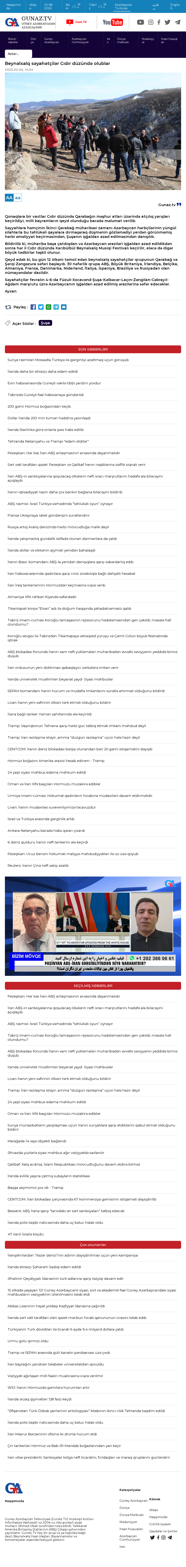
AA (9, 197)
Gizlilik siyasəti (160, 1524)
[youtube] (113, 22)
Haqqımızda (13, 6)
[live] (76, 22)
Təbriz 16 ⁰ (97, 6)
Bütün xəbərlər (13, 40)
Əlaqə (32, 6)
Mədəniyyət (148, 40)
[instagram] (150, 22)
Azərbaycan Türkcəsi (123, 6)
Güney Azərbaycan (51, 40)
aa (18, 197)
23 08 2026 (48, 6)
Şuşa (45, 323)
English (174, 6)
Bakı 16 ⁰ (73, 6)
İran (108, 40)
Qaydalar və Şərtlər (163, 1531)
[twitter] (167, 22)
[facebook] (159, 22)
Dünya (33, 40)
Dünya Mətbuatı (132, 1515)
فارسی (156, 6)
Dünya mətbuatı (123, 40)
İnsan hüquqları (169, 40)
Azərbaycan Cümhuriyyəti (80, 40)
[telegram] (177, 22)
